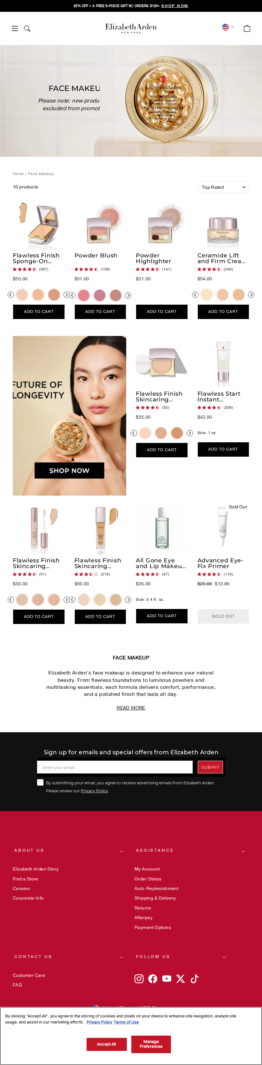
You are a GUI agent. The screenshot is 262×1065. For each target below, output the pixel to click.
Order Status (148, 879)
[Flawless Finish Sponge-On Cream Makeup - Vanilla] (38, 294)
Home (19, 173)
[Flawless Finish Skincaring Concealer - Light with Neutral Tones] (22, 599)
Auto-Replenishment (156, 889)
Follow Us (153, 957)
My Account (147, 869)
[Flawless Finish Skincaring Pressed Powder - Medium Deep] (177, 433)
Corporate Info (28, 898)
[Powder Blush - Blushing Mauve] (99, 295)
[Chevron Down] (227, 27)
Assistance (155, 850)
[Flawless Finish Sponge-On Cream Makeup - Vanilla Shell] (54, 294)
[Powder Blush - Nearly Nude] (115, 295)
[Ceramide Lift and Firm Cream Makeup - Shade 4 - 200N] (238, 294)
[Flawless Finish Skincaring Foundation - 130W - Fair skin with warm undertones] (99, 599)
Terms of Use (126, 1022)
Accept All (106, 1044)
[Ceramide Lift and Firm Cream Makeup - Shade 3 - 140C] (222, 294)
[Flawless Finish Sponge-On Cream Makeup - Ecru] (22, 294)
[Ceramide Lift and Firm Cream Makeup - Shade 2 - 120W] (206, 294)
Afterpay (143, 918)
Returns (143, 908)
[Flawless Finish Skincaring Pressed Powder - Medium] (161, 433)
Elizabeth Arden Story (35, 869)
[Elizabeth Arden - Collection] (131, 28)
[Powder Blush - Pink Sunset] (83, 295)
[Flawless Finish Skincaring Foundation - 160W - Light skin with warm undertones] (115, 599)
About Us (29, 850)
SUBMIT (210, 767)
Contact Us (33, 957)
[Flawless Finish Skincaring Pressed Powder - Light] (145, 433)
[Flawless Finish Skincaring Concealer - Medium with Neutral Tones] (54, 599)
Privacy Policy (94, 790)
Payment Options (153, 927)
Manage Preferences (151, 1044)
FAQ (17, 985)
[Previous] (11, 295)
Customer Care (29, 975)
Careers (21, 889)
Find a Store (25, 879)
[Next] (67, 295)
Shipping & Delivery (155, 898)
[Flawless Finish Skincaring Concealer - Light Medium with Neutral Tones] (38, 599)
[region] (131, 6)
